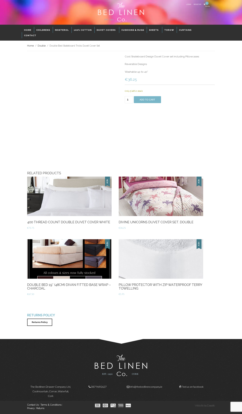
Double (42, 45)
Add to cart (147, 99)
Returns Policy (40, 322)
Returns (40, 408)
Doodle (211, 405)
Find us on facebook (192, 386)
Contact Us (33, 404)
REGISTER (197, 4)
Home (30, 45)
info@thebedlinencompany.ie (146, 386)
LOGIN (188, 4)
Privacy (31, 408)
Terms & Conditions (51, 404)
